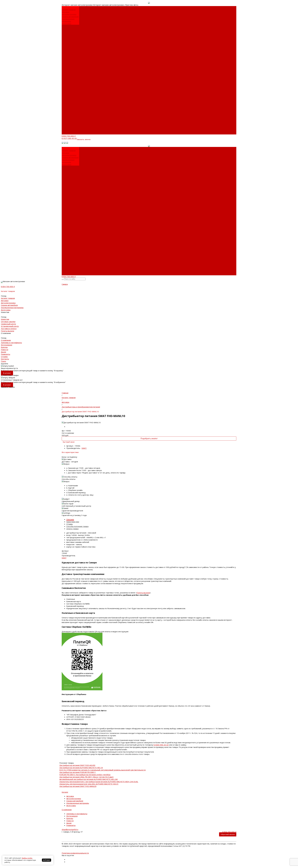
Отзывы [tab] (69, 524)
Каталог (65, 792)
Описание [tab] (70, 519)
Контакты (66, 131)
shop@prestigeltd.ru (70, 829)
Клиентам (66, 98)
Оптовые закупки (69, 30)
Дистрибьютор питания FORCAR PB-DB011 (77, 772)
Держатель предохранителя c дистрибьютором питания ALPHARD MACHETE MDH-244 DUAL (98, 781)
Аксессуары (66, 23)
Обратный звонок (228, 834)
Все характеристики (70, 452)
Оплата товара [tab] (72, 529)
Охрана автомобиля (70, 16)
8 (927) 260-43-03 (69, 138)
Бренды (65, 56)
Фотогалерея (67, 54)
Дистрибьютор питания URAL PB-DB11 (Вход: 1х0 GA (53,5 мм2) (86, 777)
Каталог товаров (69, 84)
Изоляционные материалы (68, 20)
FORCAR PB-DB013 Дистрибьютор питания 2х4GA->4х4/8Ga (84, 774)
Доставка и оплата (69, 40)
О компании (67, 112)
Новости (65, 58)
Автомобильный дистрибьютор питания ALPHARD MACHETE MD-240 (88, 779)
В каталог (7, 373)
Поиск (64, 133)
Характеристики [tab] (72, 522)
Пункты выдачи (68, 42)
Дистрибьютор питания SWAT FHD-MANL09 (77, 786)
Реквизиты (66, 63)
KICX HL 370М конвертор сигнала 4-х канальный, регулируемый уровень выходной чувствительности (102, 770)
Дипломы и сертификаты (67, 50)
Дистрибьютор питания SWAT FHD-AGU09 (77, 765)
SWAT (84, 448)
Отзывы (65, 128)
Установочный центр (71, 105)
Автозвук (65, 12)
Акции (64, 61)
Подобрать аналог (149, 438)
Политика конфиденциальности (75, 853)
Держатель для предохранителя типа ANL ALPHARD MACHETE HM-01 (89, 784)
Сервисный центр (69, 33)
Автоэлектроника (69, 14)
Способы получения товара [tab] (77, 526)
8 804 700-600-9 (69, 136)
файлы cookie (27, 858)
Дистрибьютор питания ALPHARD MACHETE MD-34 (81, 767)
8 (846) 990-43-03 (161, 745)
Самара (65, 284)
